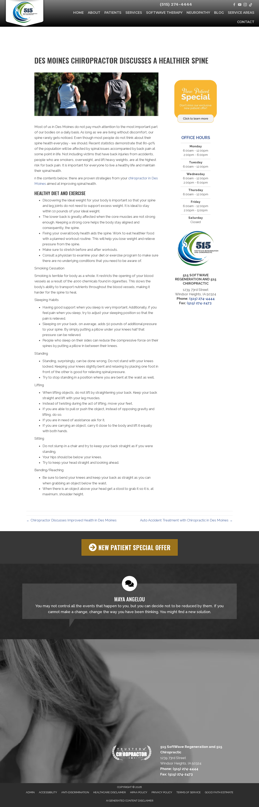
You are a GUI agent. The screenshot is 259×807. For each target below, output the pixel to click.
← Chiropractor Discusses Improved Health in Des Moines (71, 520)
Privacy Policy (162, 792)
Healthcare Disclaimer (109, 792)
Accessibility (48, 792)
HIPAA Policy (138, 792)
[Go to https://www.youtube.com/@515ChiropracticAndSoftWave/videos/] (239, 5)
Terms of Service (188, 792)
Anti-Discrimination (75, 792)
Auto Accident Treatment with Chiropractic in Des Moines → (186, 520)
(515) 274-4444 (176, 4)
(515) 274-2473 (199, 303)
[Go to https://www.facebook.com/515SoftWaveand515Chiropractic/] (234, 5)
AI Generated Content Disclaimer (129, 800)
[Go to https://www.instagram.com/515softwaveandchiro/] (245, 5)
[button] (130, 547)
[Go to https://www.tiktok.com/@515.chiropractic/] (250, 5)
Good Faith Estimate (219, 792)
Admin (30, 792)
